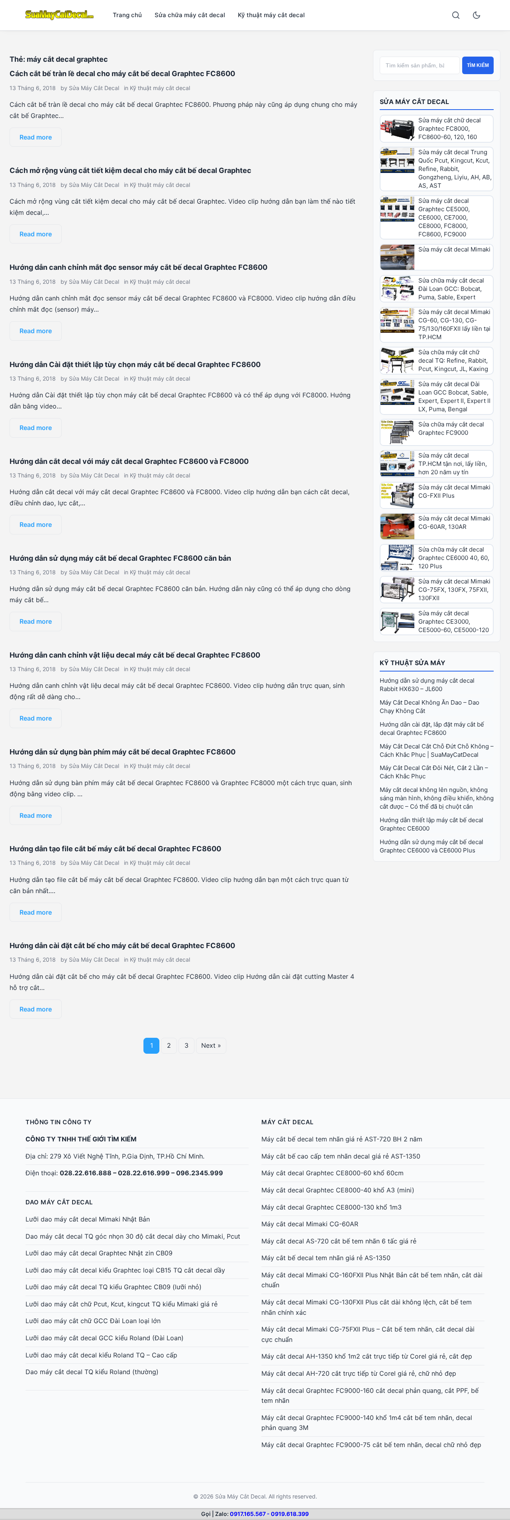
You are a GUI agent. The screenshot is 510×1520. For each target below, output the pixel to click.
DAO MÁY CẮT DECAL (59, 1202)
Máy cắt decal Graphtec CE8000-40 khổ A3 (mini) (337, 1190)
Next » (211, 1045)
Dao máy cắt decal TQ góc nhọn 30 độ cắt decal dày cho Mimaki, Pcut (133, 1236)
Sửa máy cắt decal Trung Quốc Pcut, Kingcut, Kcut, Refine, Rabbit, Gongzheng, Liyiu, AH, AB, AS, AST (455, 168)
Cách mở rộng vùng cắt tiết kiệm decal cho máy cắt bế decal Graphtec (130, 170)
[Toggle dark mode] (476, 15)
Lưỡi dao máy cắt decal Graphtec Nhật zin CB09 (99, 1253)
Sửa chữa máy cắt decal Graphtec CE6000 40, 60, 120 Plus (453, 558)
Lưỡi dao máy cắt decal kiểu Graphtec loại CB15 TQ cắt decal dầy (125, 1270)
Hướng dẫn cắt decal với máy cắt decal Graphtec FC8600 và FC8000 (129, 461)
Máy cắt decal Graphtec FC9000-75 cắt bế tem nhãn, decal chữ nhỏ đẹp (371, 1445)
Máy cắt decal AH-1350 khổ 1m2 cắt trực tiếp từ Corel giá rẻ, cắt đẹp (366, 1356)
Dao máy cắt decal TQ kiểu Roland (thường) (92, 1372)
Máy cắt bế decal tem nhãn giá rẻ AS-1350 (325, 1258)
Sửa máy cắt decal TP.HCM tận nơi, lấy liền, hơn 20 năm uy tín (452, 464)
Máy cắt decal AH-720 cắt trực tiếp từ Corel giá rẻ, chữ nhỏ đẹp (358, 1373)
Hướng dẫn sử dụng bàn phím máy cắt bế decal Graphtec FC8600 (122, 752)
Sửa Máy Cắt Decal (94, 87)
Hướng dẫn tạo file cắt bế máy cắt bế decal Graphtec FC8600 (115, 848)
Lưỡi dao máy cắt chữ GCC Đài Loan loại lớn (93, 1321)
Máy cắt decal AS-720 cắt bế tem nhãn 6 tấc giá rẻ (338, 1241)
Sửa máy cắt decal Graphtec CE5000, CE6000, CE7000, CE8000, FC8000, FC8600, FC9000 (444, 217)
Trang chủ (127, 15)
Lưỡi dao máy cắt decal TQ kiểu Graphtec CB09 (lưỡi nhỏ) (114, 1287)
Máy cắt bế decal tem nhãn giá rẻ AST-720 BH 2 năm (341, 1139)
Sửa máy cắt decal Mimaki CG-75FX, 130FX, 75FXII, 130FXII (454, 589)
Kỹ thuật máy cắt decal (271, 15)
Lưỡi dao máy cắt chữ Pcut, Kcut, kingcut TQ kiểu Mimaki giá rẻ (122, 1304)
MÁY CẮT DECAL (287, 1122)
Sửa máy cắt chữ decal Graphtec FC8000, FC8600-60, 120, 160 (449, 128)
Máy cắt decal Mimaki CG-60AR (309, 1224)
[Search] (456, 15)
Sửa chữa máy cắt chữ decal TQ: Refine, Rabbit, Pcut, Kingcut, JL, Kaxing (453, 360)
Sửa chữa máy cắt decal (190, 15)
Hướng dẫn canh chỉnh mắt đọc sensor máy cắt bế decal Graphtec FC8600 (138, 267)
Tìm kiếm (478, 65)
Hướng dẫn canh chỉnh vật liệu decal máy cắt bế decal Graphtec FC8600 (135, 655)
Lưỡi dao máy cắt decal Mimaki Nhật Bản (88, 1219)
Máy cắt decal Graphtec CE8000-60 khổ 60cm (332, 1173)
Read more (36, 137)
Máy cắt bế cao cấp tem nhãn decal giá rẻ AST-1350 (340, 1156)
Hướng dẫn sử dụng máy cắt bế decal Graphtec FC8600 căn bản (120, 558)
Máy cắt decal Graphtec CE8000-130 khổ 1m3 (331, 1207)
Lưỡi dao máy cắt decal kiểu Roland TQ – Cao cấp (101, 1355)
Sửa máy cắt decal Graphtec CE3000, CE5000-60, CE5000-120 (453, 621)
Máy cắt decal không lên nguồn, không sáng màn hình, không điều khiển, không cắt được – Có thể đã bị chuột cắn (437, 798)
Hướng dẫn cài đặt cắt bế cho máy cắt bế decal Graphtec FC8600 (122, 945)
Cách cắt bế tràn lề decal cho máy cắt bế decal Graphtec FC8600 (122, 73)
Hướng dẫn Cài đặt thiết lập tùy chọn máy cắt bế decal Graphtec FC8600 (135, 364)
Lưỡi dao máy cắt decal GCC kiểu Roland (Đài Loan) (105, 1338)
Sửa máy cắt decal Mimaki (454, 249)
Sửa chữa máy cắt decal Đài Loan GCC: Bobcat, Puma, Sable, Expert (451, 289)
